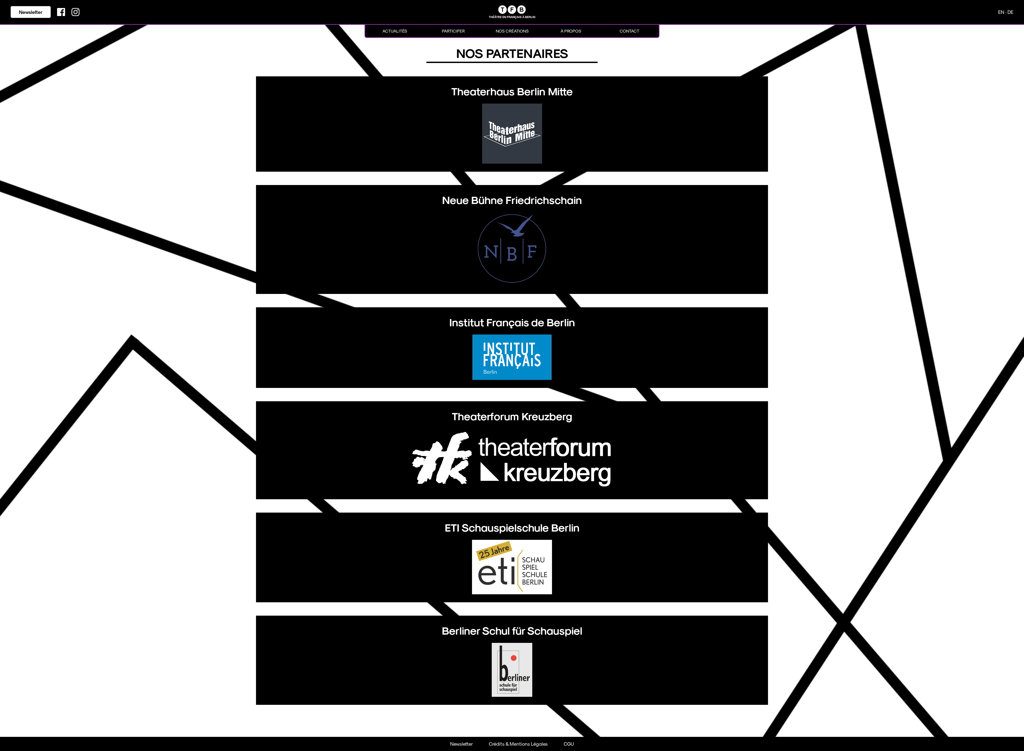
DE (1010, 12)
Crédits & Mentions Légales (518, 743)
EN (1001, 12)
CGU (569, 743)
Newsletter (31, 12)
